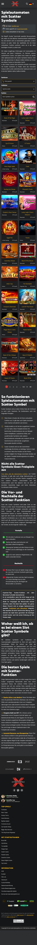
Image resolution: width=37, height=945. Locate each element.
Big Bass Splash (5, 821)
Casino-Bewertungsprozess (8, 888)
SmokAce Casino (5, 858)
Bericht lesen (9, 110)
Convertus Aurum (5, 824)
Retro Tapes (4, 813)
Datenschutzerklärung (7, 885)
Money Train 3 (5, 815)
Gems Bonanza (5, 818)
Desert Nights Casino (6, 860)
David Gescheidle (22, 29)
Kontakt (3, 874)
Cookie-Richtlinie (5, 883)
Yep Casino (4, 863)
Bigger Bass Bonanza (6, 830)
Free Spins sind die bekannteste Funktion (14, 474)
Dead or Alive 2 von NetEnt (12, 697)
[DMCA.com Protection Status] (18, 922)
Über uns (3, 877)
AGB (2, 871)
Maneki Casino (5, 855)
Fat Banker (4, 810)
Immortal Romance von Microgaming (15, 733)
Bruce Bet (3, 840)
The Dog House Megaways (8, 833)
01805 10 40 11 (20, 915)
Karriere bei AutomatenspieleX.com (10, 894)
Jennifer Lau (15, 26)
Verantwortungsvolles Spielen (9, 891)
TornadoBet (4, 846)
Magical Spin (4, 849)
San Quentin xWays (6, 827)
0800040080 (30, 915)
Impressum (4, 880)
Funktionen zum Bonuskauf (18, 608)
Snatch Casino (5, 852)
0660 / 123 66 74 (11, 917)
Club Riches (4, 843)
